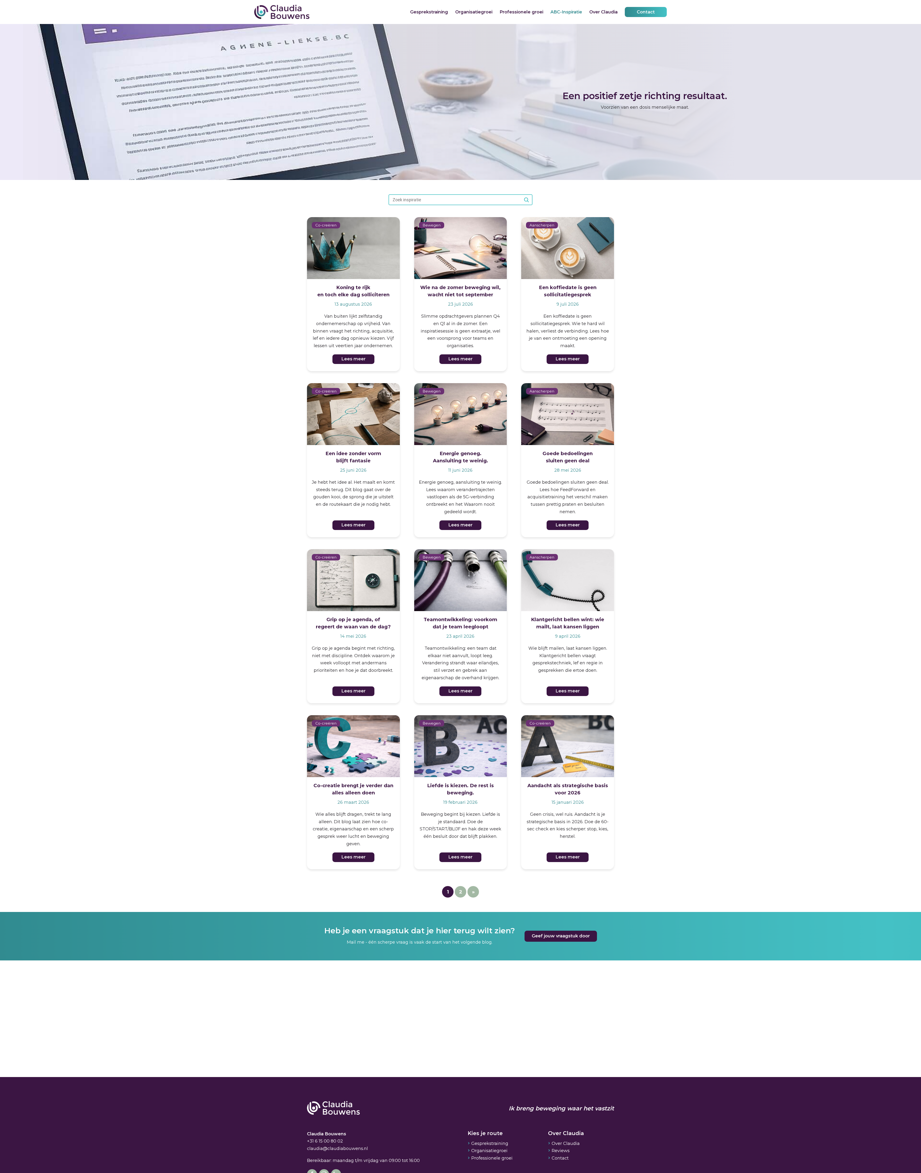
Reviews (561, 1150)
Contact (646, 12)
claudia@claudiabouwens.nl (337, 1148)
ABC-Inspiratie (566, 12)
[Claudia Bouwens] (333, 1108)
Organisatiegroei (473, 12)
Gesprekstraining (429, 12)
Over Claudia (603, 12)
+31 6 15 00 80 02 (325, 1141)
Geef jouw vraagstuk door (561, 936)
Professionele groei (521, 12)
